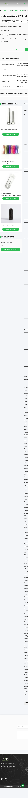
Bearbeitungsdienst (18, 10)
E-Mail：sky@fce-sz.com (8, 766)
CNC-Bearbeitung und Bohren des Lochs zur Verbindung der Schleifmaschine (9, 131)
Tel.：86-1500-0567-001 (8, 763)
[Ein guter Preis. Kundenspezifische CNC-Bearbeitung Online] (11, 213)
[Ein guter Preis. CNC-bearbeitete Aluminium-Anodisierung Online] (11, 149)
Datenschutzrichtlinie (8, 786)
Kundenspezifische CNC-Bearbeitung (10, 225)
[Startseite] (6, 3)
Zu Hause (18, 4)
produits (10, 10)
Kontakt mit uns (11, 50)
